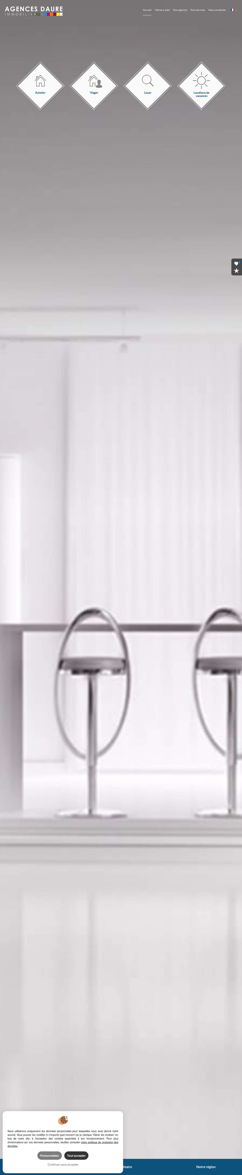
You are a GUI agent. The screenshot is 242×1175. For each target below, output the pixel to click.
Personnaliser (49, 1156)
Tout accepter (76, 1156)
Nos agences (180, 10)
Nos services (198, 10)
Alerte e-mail (162, 10)
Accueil (147, 10)
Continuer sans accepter (63, 1164)
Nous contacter (217, 10)
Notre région (206, 1167)
